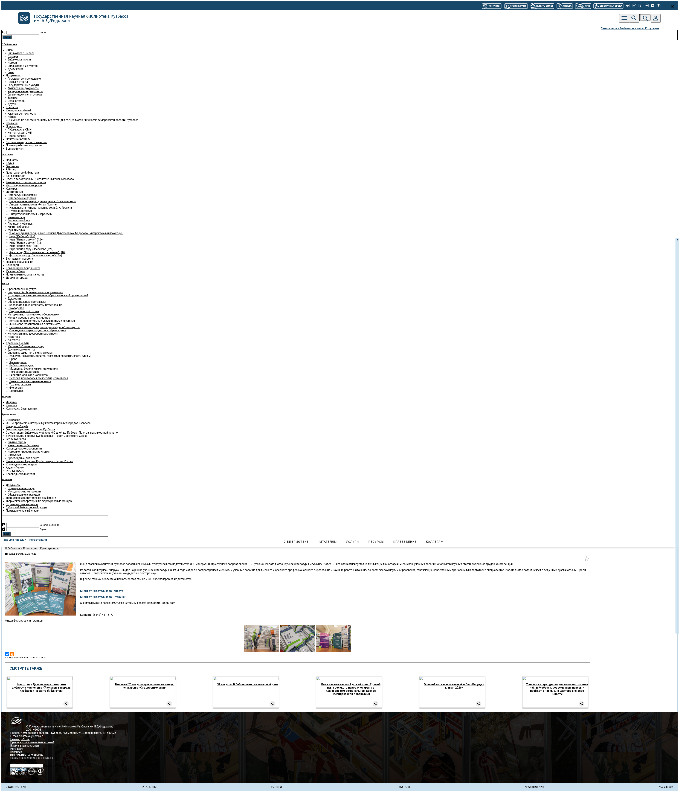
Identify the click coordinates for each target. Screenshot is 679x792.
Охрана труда (16, 101)
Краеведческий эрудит (20, 474)
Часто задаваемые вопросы (24, 185)
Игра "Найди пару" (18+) (24, 246)
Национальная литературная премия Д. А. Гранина (40, 207)
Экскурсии (12, 166)
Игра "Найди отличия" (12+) (26, 239)
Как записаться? (16, 176)
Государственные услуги (23, 85)
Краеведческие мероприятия (24, 448)
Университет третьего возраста (26, 182)
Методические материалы (24, 491)
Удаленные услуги (17, 343)
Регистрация (38, 539)
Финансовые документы (23, 88)
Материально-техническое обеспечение (33, 314)
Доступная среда (17, 277)
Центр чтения (14, 191)
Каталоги (11, 405)
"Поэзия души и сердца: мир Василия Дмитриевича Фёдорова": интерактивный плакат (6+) (66, 233)
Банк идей (12, 265)
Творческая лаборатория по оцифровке (31, 498)
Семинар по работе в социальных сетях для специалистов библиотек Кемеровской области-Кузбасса (73, 120)
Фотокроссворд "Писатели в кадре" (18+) (35, 255)
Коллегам (7, 479)
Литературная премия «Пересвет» (30, 214)
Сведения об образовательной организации (35, 292)
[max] (652, 6)
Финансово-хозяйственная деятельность (35, 324)
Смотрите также (26, 668)
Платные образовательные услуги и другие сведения (41, 321)
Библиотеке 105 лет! (21, 53)
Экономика (16, 391)
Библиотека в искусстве (23, 66)
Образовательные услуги (21, 289)
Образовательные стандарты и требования (35, 305)
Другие (12, 104)
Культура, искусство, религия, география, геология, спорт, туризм (50, 356)
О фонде (13, 56)
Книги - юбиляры (18, 226)
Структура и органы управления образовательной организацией (48, 295)
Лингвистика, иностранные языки (30, 381)
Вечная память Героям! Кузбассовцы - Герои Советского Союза (46, 435)
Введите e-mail (53, 765)
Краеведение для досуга (23, 458)
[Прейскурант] (516, 5)
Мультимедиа (16, 230)
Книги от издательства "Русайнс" (103, 597)
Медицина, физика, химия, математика (33, 368)
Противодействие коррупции (24, 145)
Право (13, 359)
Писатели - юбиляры (20, 223)
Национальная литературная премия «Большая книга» (42, 201)
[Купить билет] (542, 5)
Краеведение (18, 362)
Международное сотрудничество (29, 317)
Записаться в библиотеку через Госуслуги (630, 28)
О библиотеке (9, 44)
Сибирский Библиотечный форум (26, 507)
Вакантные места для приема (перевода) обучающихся (44, 327)
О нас (9, 50)
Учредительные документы (25, 91)
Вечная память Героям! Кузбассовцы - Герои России (39, 461)
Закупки (13, 97)
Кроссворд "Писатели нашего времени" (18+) (37, 252)
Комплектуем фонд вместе (23, 268)
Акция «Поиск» (15, 467)
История (13, 62)
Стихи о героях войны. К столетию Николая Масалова (40, 179)
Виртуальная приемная (20, 258)
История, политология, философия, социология (38, 378)
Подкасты (12, 160)
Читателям (7, 154)
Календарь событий (18, 110)
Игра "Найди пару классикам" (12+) (31, 249)
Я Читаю (11, 169)
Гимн (11, 72)
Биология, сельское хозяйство (28, 375)
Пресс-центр (14, 126)
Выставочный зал (19, 220)
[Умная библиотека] (583, 5)
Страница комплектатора (22, 504)
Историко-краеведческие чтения (29, 451)
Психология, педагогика (24, 371)
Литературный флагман (22, 195)
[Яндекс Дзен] (647, 5)
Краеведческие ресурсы (21, 464)
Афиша (12, 116)
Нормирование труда (21, 488)
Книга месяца (16, 217)
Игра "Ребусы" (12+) (22, 236)
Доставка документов (22, 349)
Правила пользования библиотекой (32, 742)
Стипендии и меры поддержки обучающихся (37, 330)
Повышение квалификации (22, 510)
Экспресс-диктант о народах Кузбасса (30, 429)
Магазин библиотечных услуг (26, 346)
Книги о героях (17, 442)
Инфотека (14, 336)
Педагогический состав (24, 311)
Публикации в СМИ (19, 129)
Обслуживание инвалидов (24, 494)
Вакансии (12, 123)
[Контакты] (491, 5)
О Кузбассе (13, 420)
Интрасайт (16, 748)
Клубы (10, 163)
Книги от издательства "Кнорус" (102, 591)
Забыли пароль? (14, 539)
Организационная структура (25, 94)
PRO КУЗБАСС (15, 470)
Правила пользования (19, 261)
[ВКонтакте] (628, 5)
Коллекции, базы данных (21, 408)
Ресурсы (6, 396)
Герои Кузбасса (16, 439)
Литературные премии (22, 198)
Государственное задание (24, 78)
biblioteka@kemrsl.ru (31, 736)
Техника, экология (20, 384)
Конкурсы (12, 188)
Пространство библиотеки (22, 172)
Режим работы (15, 271)
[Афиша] (564, 5)
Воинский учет (15, 148)
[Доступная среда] (608, 5)
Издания (11, 402)
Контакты (12, 107)
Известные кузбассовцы (23, 445)
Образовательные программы (27, 301)
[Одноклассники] (640, 5)
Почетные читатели (18, 139)
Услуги (5, 283)
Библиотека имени (19, 59)
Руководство (16, 308)
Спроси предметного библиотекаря (30, 352)
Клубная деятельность (22, 113)
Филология (16, 387)
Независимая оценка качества (25, 274)
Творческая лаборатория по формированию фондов (39, 501)
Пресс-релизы (17, 136)
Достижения (15, 69)
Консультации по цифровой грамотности (33, 333)
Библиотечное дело (21, 365)
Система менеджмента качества (26, 142)
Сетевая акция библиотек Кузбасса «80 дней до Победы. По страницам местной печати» (62, 432)
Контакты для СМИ (20, 132)
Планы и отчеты (18, 81)
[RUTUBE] (634, 5)
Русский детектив (20, 211)
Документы (13, 75)
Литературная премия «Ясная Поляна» (33, 204)
